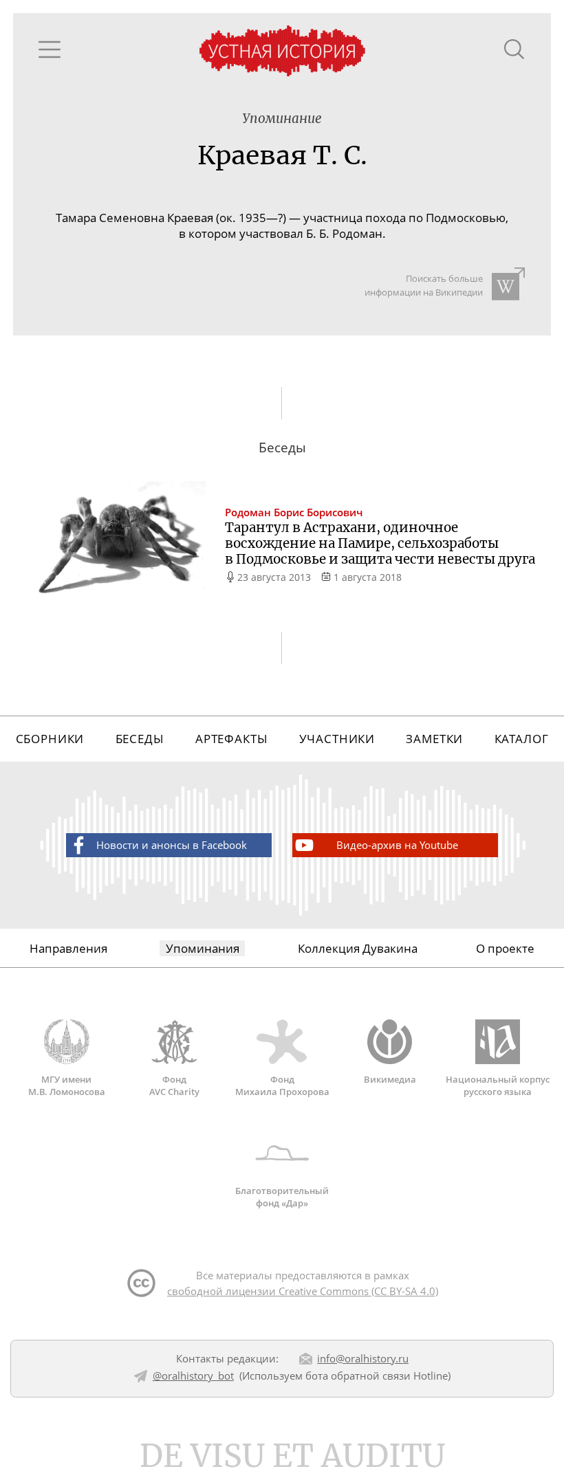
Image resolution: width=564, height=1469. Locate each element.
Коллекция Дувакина (357, 948)
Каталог (522, 739)
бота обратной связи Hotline (376, 1375)
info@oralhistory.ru (363, 1358)
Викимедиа (390, 1079)
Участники (337, 739)
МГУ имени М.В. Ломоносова (66, 1085)
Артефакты (231, 739)
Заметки (434, 739)
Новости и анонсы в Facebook (171, 845)
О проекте (505, 948)
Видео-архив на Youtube (397, 845)
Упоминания (202, 948)
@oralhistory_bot (193, 1375)
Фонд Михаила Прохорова (282, 1085)
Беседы (140, 739)
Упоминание (282, 118)
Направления (68, 948)
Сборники (50, 739)
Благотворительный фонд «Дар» (282, 1196)
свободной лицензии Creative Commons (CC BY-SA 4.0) (302, 1291)
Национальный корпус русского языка (498, 1085)
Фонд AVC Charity (174, 1085)
